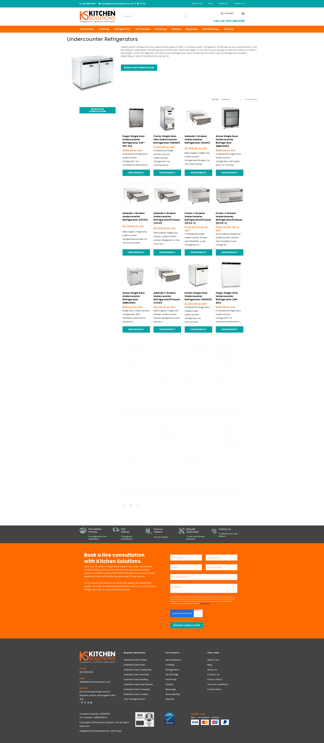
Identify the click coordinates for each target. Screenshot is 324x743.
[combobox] (155, 16)
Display (169, 684)
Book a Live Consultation (139, 67)
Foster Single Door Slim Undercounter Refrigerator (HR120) (167, 139)
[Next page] (137, 505)
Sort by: (215, 99)
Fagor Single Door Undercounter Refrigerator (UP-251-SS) (134, 141)
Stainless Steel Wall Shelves (138, 684)
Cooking (170, 664)
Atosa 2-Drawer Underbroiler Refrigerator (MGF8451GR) (195, 457)
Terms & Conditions (217, 684)
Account (229, 13)
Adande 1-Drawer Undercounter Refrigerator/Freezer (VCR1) (167, 297)
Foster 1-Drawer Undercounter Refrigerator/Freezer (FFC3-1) (229, 218)
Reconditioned (173, 659)
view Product (136, 172)
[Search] (186, 16)
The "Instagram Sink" (135, 699)
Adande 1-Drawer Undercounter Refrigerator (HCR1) (197, 139)
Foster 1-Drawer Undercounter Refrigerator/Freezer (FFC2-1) (198, 218)
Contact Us (239, 3)
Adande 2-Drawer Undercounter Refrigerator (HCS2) (166, 456)
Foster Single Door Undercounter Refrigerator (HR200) (198, 296)
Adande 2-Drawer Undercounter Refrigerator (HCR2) (229, 456)
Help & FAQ (197, 3)
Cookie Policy (214, 689)
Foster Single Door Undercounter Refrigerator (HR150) (136, 376)
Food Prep (171, 679)
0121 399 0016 (88, 3)
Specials (170, 699)
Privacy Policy (214, 679)
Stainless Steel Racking (136, 679)
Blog (211, 3)
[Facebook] (135, 4)
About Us (223, 3)
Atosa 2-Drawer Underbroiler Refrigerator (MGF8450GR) (133, 457)
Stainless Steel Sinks (134, 664)
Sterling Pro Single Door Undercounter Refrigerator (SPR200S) (228, 377)
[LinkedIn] (144, 4)
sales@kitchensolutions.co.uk (117, 3)
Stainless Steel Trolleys (136, 694)
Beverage (171, 689)
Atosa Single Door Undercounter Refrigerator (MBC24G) (227, 141)
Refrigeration (173, 669)
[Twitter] (138, 4)
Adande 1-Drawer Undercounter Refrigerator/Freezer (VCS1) (167, 218)
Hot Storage (172, 674)
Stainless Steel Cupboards (138, 669)
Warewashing (173, 694)
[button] (243, 13)
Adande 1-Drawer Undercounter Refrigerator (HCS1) (135, 216)
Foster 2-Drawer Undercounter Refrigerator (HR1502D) (164, 377)
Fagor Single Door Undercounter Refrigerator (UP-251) (227, 297)
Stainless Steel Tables (135, 659)
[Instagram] (141, 4)
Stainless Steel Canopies (137, 689)
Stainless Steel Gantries (136, 674)
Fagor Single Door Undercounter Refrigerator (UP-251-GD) (196, 377)
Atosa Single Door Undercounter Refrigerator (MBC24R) (134, 297)
